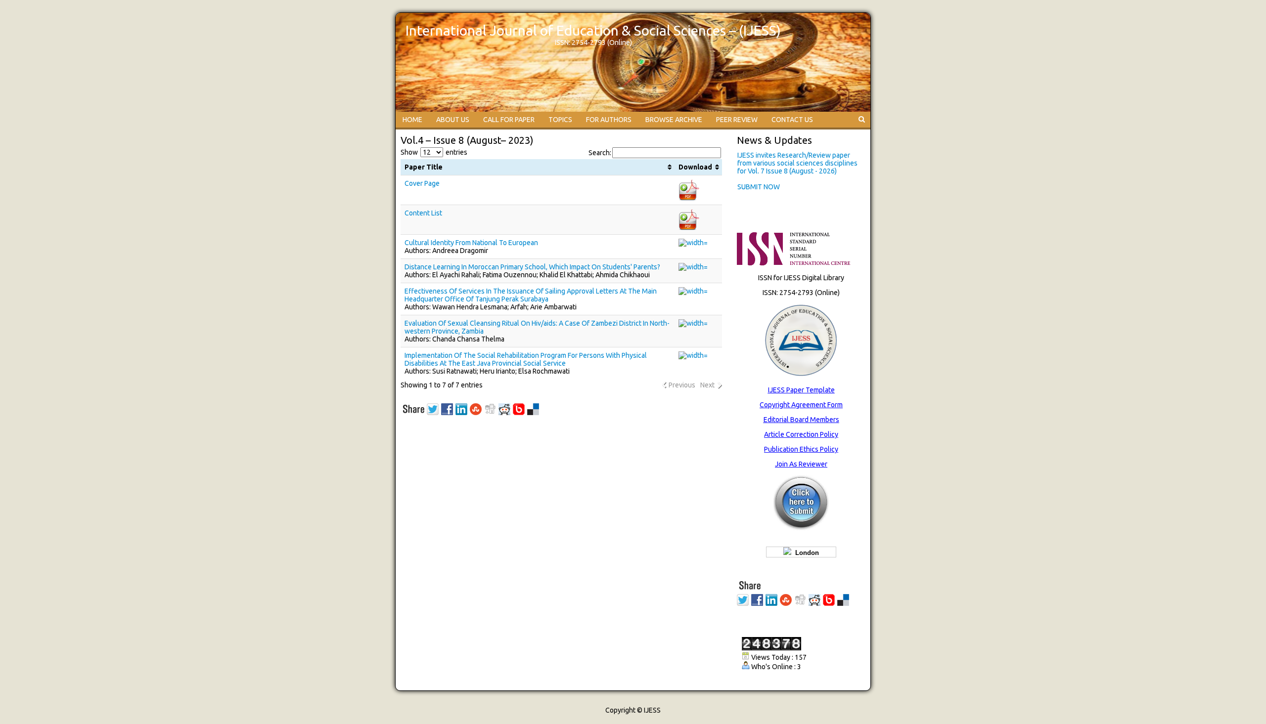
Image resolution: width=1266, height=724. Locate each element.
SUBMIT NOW (758, 186)
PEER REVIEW (737, 120)
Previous (682, 385)
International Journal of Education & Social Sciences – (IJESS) (593, 30)
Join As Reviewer (801, 464)
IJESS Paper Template (801, 390)
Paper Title (424, 167)
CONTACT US (792, 120)
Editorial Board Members (801, 420)
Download (695, 167)
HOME (412, 120)
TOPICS (560, 120)
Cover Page (422, 183)
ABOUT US (452, 120)
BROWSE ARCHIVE (673, 120)
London (805, 552)
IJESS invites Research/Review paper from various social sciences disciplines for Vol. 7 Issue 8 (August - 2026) (797, 162)
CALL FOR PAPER (509, 120)
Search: (599, 153)
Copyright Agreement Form (801, 405)
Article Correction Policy (801, 434)
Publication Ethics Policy (801, 449)
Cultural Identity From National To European (471, 243)
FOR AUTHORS (609, 120)
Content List (423, 213)
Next (707, 385)
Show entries (434, 152)
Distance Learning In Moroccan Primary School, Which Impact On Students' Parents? (532, 267)
